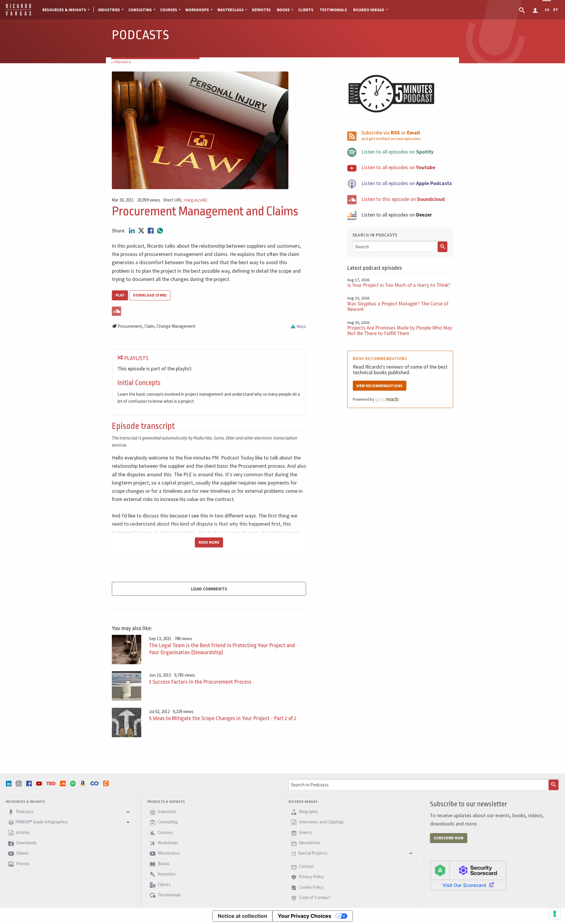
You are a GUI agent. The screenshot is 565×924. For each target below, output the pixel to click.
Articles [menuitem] (22, 832)
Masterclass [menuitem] (230, 9)
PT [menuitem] (555, 9)
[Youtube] (39, 783)
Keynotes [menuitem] (261, 9)
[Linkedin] (9, 783)
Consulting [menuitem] (140, 9)
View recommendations (379, 385)
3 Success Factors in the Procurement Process (200, 682)
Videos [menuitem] (22, 853)
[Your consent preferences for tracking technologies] (554, 913)
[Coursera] (95, 783)
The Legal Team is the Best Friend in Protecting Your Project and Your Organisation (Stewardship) (222, 649)
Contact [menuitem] (306, 866)
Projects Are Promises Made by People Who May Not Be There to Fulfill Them (399, 330)
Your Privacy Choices (304, 916)
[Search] (443, 247)
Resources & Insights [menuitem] (64, 9)
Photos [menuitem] (22, 863)
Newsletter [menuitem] (309, 842)
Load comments (209, 589)
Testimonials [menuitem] (333, 9)
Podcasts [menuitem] (24, 811)
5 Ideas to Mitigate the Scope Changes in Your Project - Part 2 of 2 (222, 718)
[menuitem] (522, 9)
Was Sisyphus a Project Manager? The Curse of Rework (397, 306)
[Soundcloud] (63, 783)
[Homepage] (18, 14)
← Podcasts (121, 62)
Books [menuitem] (283, 9)
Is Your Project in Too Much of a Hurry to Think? (398, 285)
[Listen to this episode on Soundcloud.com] (209, 310)
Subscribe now (448, 837)
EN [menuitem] (547, 9)
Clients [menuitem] (305, 9)
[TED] (51, 783)
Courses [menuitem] (168, 9)
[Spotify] (73, 783)
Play (120, 295)
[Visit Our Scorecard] (468, 875)
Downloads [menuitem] (26, 842)
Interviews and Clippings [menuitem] (321, 822)
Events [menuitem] (305, 832)
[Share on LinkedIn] (132, 230)
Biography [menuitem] (308, 811)
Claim (149, 326)
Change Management (176, 326)
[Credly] (106, 783)
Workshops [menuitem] (197, 9)
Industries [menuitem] (109, 9)
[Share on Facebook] (151, 230)
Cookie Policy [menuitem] (310, 887)
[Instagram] (19, 783)
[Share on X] (141, 230)
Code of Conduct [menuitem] (314, 897)
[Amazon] (83, 783)
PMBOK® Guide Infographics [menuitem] (41, 822)
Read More (209, 542)
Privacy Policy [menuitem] (311, 876)
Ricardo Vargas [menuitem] (368, 9)
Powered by (364, 399)
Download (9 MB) (150, 295)
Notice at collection (242, 916)
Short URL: (185, 200)
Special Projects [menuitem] (313, 853)
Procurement (130, 326)
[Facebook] (29, 783)
